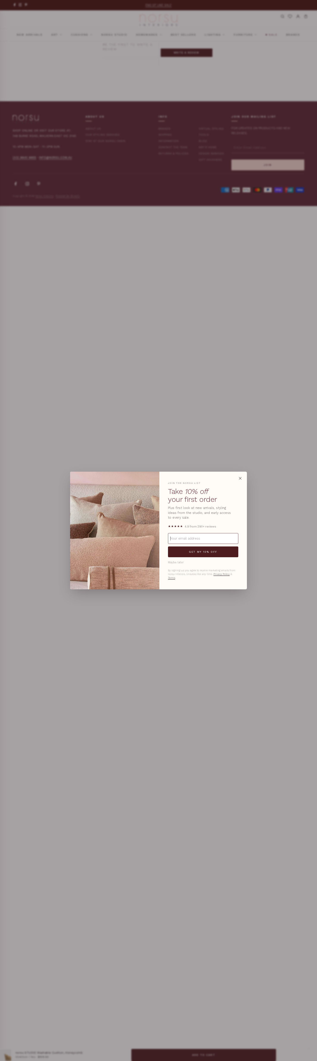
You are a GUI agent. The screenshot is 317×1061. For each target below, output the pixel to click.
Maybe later (176, 562)
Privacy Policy (221, 574)
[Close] (240, 478)
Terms (171, 577)
